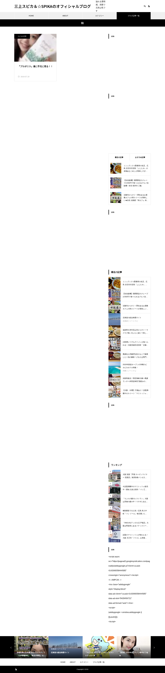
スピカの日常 (22, 36)
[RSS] (149, 6)
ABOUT (65, 16)
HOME (31, 16)
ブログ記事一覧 (134, 16)
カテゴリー (99, 16)
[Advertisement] (129, 67)
